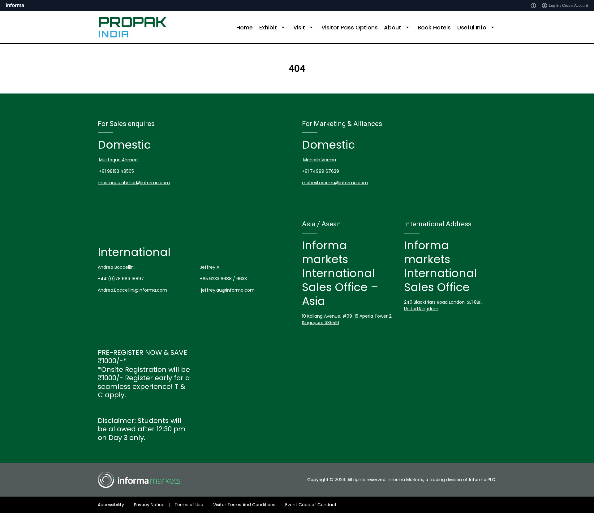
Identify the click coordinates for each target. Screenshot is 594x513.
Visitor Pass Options (349, 27)
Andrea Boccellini (116, 267)
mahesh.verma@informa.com (335, 183)
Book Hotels (434, 27)
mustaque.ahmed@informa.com (134, 183)
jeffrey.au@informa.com (228, 290)
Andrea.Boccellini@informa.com (132, 290)
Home (244, 27)
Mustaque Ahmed (118, 160)
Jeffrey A (209, 267)
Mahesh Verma (319, 160)
